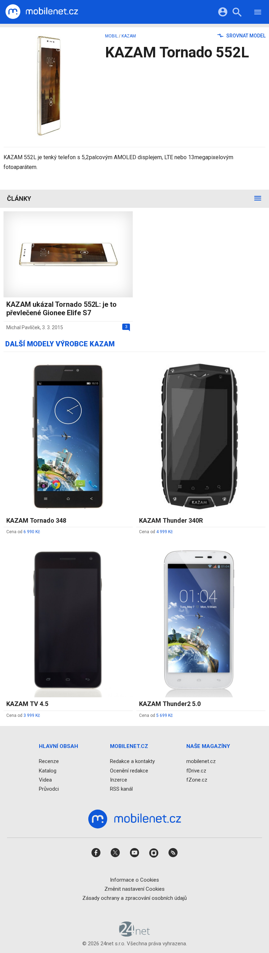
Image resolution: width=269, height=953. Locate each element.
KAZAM (129, 36)
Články (19, 198)
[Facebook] (96, 855)
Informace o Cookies (134, 879)
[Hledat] (237, 13)
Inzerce (118, 779)
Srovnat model (245, 35)
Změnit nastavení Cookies (134, 888)
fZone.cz (196, 779)
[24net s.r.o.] (134, 934)
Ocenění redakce (129, 770)
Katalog (47, 770)
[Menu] (257, 13)
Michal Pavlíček (23, 327)
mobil (111, 36)
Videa (45, 779)
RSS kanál (121, 789)
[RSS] (173, 855)
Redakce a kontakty (132, 761)
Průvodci (49, 789)
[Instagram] (153, 855)
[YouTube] (134, 855)
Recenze (49, 761)
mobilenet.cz (201, 761)
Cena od (23, 531)
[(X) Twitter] (115, 855)
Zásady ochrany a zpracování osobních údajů (134, 898)
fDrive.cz (196, 770)
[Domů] (41, 12)
